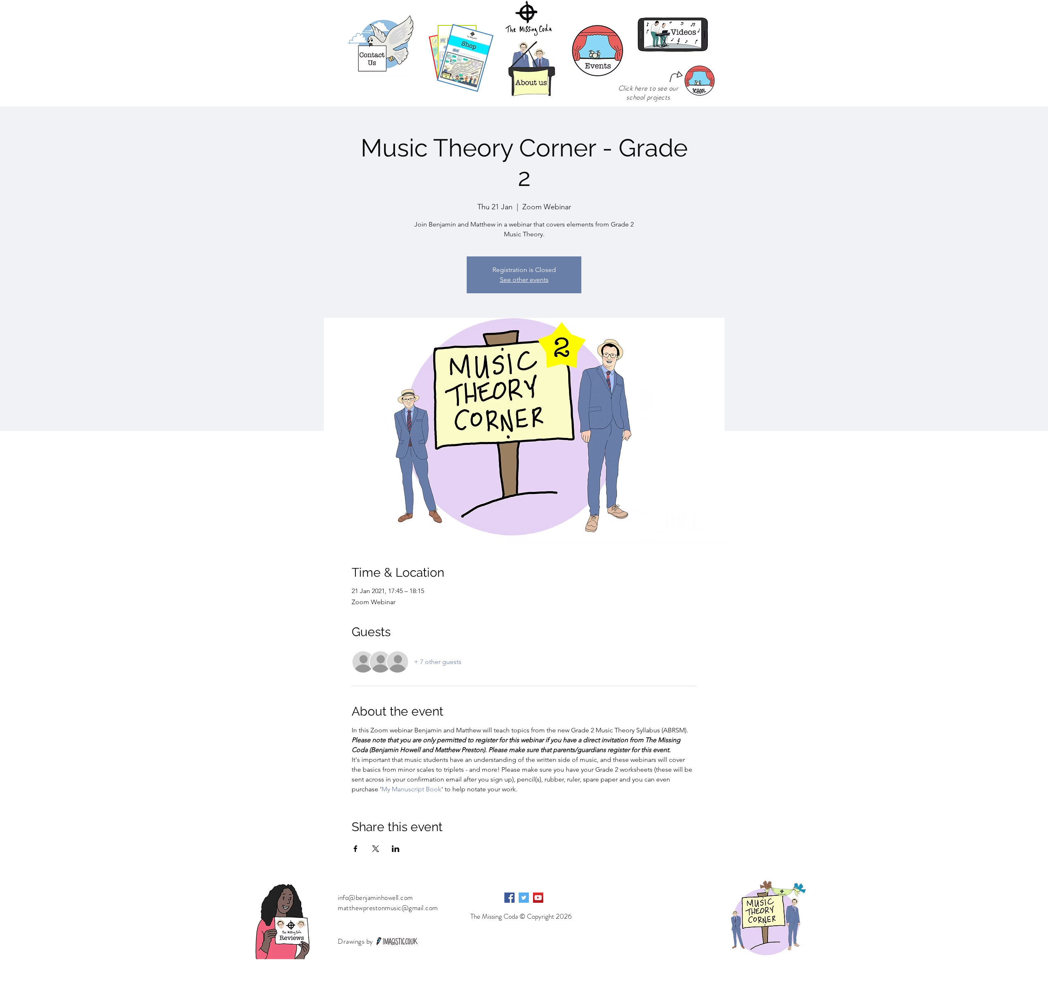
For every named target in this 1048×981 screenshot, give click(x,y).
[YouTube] (538, 898)
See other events (524, 279)
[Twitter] (524, 898)
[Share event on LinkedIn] (396, 848)
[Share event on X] (375, 848)
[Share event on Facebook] (355, 848)
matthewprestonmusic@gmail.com (388, 908)
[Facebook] (509, 898)
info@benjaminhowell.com (375, 897)
